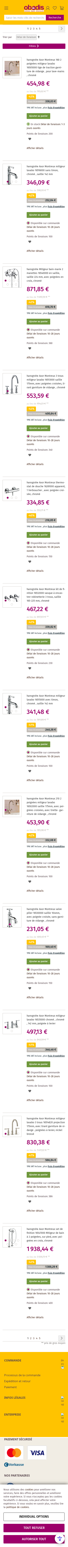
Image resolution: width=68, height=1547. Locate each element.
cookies (29, 1490)
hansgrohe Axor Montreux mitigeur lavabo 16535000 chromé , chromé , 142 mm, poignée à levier (46, 1020)
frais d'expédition (56, 107)
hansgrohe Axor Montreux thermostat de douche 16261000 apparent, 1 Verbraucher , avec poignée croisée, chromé (46, 488)
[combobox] (25, 17)
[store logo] (34, 8)
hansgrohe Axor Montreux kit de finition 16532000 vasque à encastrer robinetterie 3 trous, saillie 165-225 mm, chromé (46, 595)
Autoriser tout (34, 1539)
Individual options (34, 1516)
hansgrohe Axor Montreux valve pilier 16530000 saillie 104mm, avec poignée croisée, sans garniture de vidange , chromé (45, 915)
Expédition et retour (17, 1381)
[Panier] (62, 8)
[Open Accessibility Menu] (60, 1538)
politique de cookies (17, 1507)
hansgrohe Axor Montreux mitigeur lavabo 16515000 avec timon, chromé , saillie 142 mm (46, 700)
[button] (14, 8)
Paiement (10, 1387)
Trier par (7, 37)
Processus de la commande (22, 1375)
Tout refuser (34, 1528)
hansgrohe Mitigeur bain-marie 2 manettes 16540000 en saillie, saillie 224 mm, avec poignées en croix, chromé (45, 275)
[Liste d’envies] (55, 8)
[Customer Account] (48, 8)
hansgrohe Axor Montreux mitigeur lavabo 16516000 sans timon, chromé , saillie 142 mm (46, 170)
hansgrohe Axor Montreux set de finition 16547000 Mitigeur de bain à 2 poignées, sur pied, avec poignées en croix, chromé (45, 1235)
